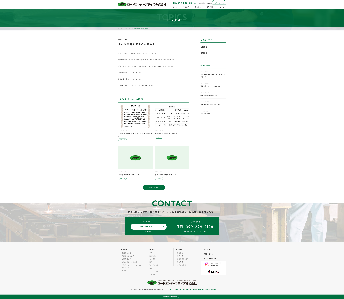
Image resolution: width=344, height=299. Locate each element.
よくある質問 (181, 265)
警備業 (124, 270)
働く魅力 (180, 253)
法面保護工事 (126, 259)
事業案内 (186, 7)
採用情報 (210, 7)
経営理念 (152, 256)
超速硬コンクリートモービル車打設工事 (132, 266)
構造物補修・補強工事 (129, 262)
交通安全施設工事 (128, 256)
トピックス (222, 7)
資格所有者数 (154, 265)
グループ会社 (154, 271)
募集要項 (180, 262)
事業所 (151, 268)
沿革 (150, 262)
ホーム (175, 7)
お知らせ (133, 40)
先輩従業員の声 (182, 259)
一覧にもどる (154, 187)
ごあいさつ (153, 253)
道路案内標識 (126, 253)
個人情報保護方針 (210, 258)
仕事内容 (180, 256)
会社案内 (198, 7)
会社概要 (152, 259)
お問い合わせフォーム (148, 227)
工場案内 (152, 274)
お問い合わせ (219, 3)
